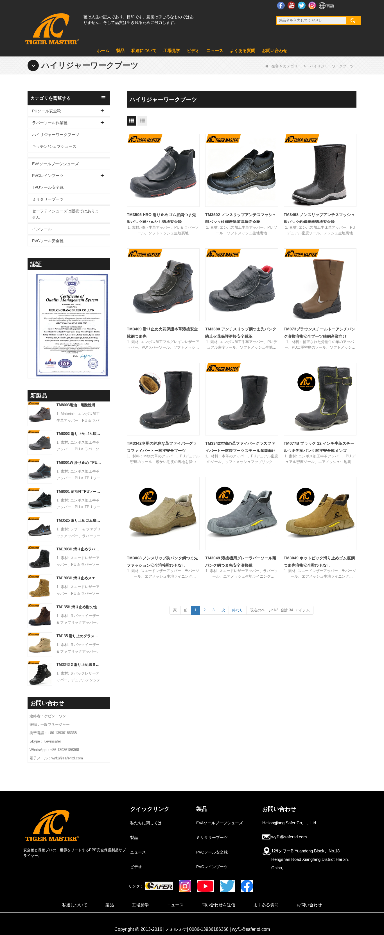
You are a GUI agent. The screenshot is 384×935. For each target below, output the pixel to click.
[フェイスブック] (247, 886)
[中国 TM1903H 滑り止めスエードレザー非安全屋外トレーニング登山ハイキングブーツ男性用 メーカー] (40, 586)
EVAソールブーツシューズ (55, 164)
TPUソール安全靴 (48, 187)
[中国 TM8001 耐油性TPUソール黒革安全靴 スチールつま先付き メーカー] (40, 500)
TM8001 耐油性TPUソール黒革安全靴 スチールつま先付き (79, 491)
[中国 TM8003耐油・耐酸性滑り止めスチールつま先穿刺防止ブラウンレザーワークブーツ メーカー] (40, 413)
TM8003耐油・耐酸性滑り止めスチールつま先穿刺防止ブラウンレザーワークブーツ (79, 405)
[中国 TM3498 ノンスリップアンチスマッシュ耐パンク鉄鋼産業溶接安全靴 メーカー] (320, 170)
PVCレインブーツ (48, 175)
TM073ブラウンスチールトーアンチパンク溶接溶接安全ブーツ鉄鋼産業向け (319, 333)
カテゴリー (292, 66)
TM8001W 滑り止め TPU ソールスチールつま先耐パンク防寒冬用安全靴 (79, 462)
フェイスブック (281, 5)
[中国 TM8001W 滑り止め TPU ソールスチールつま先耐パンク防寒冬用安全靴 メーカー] (40, 471)
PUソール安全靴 (46, 111)
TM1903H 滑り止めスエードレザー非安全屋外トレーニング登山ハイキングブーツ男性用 (79, 578)
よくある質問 (242, 50)
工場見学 (171, 50)
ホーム (103, 50)
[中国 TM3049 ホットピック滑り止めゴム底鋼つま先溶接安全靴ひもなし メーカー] (320, 513)
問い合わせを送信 (218, 904)
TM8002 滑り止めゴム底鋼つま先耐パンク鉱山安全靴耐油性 (79, 434)
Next (107, 317)
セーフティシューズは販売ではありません (65, 214)
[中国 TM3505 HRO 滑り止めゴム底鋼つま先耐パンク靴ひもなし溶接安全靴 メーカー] (163, 170)
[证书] (69, 325)
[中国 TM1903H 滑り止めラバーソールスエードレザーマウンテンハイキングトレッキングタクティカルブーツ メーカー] (40, 558)
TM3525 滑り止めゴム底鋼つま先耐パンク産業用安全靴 (79, 520)
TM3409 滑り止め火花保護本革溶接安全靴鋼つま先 (162, 333)
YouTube (292, 5)
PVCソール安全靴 (48, 241)
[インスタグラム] (185, 886)
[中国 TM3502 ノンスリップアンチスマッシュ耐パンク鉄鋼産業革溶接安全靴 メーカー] (241, 170)
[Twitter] (227, 886)
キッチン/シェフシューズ (54, 146)
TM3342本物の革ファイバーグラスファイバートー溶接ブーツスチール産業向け (240, 447)
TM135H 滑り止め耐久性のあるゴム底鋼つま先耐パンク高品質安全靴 (79, 607)
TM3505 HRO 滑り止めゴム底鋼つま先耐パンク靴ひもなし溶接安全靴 (161, 218)
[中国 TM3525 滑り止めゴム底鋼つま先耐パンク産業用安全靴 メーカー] (40, 529)
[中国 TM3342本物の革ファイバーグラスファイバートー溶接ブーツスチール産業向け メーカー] (241, 399)
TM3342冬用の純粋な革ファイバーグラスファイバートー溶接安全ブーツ (162, 447)
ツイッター (302, 5)
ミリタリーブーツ (48, 199)
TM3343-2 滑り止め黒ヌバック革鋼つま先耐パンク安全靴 (79, 664)
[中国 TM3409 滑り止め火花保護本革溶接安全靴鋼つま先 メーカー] (163, 285)
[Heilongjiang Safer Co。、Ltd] (51, 26)
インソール (42, 229)
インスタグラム (313, 5)
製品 (120, 50)
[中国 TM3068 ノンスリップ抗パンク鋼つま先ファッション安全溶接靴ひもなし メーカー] (163, 513)
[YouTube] (205, 886)
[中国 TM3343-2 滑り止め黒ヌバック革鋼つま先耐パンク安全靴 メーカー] (40, 673)
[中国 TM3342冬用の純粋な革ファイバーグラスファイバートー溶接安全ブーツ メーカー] (163, 399)
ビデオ (193, 50)
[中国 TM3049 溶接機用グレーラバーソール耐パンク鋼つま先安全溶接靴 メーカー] (241, 513)
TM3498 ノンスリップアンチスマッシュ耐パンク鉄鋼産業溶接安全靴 (319, 218)
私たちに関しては (146, 823)
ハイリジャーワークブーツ (55, 134)
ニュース (214, 50)
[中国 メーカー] (69, 155)
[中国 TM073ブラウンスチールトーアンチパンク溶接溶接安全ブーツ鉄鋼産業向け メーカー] (320, 285)
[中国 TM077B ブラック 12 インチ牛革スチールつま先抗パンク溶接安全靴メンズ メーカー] (320, 399)
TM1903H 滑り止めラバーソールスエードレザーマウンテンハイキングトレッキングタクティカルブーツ (79, 549)
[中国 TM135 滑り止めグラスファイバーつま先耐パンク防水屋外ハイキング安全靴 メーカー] (40, 644)
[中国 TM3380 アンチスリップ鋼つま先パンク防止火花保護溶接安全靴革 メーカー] (241, 285)
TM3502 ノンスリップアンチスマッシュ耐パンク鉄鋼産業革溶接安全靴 (240, 218)
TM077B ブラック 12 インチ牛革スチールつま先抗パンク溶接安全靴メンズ (319, 447)
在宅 (275, 66)
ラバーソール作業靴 (49, 123)
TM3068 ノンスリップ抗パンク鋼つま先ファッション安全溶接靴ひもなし (162, 562)
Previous (30, 317)
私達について (144, 50)
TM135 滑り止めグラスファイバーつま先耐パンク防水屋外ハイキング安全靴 (79, 636)
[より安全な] (159, 886)
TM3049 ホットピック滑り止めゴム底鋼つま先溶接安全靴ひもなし (319, 562)
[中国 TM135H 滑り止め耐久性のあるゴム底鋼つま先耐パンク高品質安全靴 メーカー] (40, 615)
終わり (237, 610)
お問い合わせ (274, 50)
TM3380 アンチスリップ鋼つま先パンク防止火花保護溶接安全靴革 (240, 333)
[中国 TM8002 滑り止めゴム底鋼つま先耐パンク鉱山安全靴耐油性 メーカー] (40, 442)
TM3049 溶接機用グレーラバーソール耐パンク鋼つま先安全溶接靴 (240, 562)
